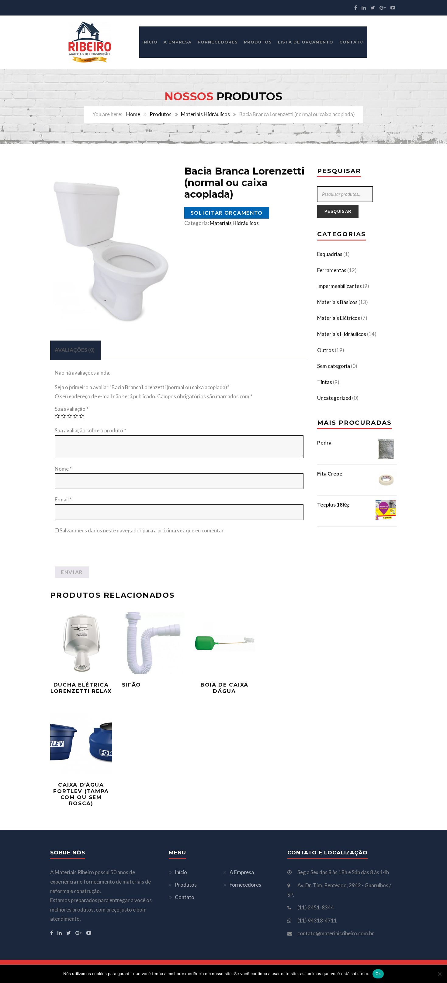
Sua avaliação (71, 409)
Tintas (324, 382)
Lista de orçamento (305, 42)
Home (133, 114)
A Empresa (178, 42)
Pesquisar (338, 211)
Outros (325, 350)
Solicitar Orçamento (227, 212)
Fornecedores (218, 42)
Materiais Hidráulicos (205, 114)
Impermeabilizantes (339, 286)
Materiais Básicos (337, 302)
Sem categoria (333, 366)
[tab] (75, 350)
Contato (351, 42)
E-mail (63, 499)
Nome (63, 469)
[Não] (439, 974)
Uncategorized (334, 398)
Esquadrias (329, 254)
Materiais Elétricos (338, 318)
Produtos (258, 42)
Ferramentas (331, 270)
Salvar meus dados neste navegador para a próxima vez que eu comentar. (142, 530)
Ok (378, 973)
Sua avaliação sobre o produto (90, 430)
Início (150, 42)
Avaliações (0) (75, 350)
